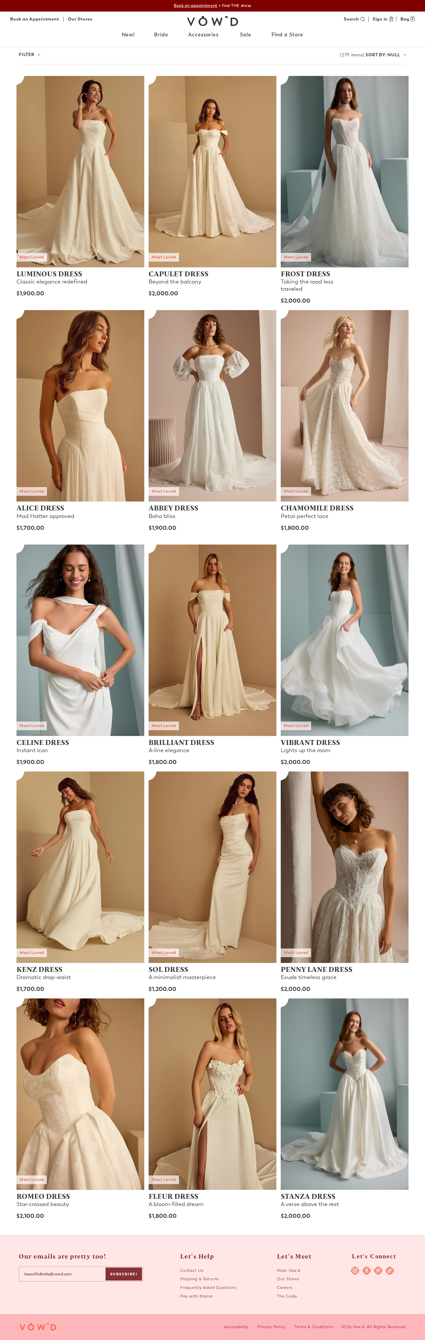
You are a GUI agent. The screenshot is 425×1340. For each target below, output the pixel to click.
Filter (26, 54)
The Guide (287, 1296)
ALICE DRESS (40, 507)
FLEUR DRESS (173, 1196)
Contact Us (191, 1270)
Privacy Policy (271, 1326)
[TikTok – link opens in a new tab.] (389, 1270)
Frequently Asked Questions (208, 1287)
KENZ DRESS (39, 969)
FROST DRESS (305, 273)
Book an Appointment (34, 19)
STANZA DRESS (308, 1196)
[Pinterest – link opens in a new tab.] (378, 1270)
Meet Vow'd (288, 1270)
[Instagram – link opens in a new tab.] (355, 1270)
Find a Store (287, 34)
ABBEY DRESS (173, 507)
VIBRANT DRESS (310, 742)
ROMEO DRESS (43, 1196)
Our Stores (80, 19)
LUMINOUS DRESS (49, 273)
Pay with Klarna (196, 1296)
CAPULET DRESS (178, 273)
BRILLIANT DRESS (181, 742)
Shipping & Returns (199, 1278)
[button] (128, 35)
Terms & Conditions (313, 1326)
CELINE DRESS (42, 742)
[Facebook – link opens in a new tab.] (366, 1270)
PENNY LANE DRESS (316, 969)
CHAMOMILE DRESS (317, 507)
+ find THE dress (212, 5)
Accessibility (236, 1326)
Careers (284, 1287)
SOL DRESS (168, 969)
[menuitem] (128, 36)
